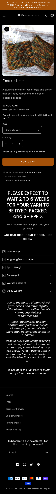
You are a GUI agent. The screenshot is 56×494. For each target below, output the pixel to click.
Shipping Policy (14, 415)
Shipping (6, 110)
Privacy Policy (13, 429)
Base (4, 124)
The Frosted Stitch (22, 489)
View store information (18, 180)
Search (9, 395)
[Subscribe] (46, 452)
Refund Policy (13, 422)
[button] (3, 15)
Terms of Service (15, 409)
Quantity (6, 137)
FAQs (8, 402)
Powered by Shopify (41, 489)
